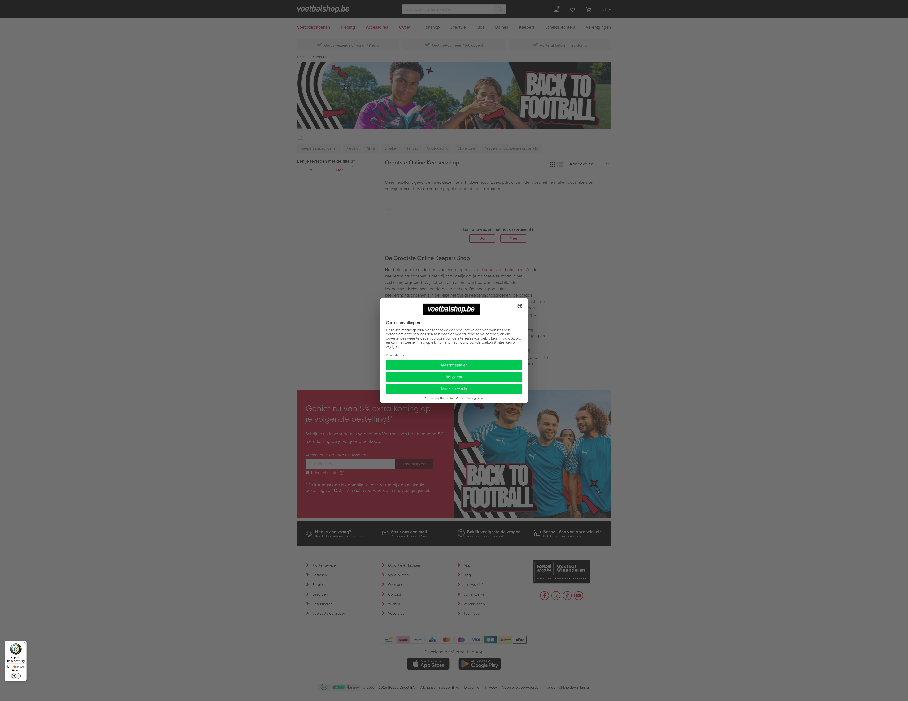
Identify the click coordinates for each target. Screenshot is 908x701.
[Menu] (24, 643)
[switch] (16, 676)
